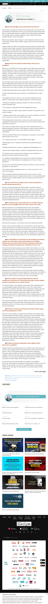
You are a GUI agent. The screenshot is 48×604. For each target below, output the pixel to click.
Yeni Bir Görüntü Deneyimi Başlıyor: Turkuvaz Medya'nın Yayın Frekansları (12, 482)
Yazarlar (10, 8)
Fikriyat (8, 547)
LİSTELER (28, 4)
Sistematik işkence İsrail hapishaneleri (11, 500)
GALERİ (26, 4)
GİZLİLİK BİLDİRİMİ (27, 528)
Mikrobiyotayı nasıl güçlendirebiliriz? (33, 421)
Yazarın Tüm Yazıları (24, 438)
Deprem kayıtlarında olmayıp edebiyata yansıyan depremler (11, 463)
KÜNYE (34, 528)
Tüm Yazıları (42, 10)
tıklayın (15, 389)
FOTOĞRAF (39, 527)
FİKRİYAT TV (32, 4)
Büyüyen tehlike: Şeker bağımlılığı (10, 416)
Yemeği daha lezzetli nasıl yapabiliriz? (34, 416)
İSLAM (17, 4)
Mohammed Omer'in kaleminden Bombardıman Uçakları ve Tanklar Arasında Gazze (34, 501)
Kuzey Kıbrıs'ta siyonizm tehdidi (32, 481)
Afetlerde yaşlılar (6, 427)
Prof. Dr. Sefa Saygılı (23, 16)
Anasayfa (4, 8)
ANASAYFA (4, 527)
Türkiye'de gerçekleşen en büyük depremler (35, 462)
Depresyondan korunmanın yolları (10, 432)
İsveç (35, 75)
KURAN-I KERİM (27, 527)
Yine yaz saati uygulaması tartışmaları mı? (34, 427)
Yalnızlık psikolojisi (6, 421)
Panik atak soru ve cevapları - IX (32, 432)
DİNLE (40, 4)
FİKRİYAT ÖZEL (36, 4)
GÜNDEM (9, 527)
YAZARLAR (19, 4)
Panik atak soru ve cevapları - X (20, 8)
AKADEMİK (23, 4)
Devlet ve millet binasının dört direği (10, 520)
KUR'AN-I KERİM (13, 4)
